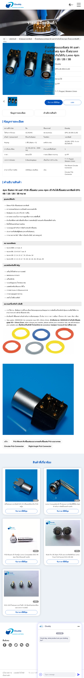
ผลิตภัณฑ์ (13, 39)
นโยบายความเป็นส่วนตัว (7, 674)
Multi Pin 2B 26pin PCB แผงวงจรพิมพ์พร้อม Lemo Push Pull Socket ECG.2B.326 (62, 556)
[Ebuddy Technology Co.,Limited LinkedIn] (10, 645)
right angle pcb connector (40, 446)
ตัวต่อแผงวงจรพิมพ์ (25, 39)
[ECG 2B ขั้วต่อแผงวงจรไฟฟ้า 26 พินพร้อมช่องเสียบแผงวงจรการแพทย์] (21, 587)
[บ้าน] (15, 634)
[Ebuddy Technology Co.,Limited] (15, 5)
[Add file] (40, 674)
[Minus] (78, 626)
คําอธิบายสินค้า (50, 113)
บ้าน (5, 39)
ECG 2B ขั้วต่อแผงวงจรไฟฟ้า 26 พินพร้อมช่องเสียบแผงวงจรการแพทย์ (21, 606)
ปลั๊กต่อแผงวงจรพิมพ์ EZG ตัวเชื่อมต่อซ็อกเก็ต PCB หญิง (21, 505)
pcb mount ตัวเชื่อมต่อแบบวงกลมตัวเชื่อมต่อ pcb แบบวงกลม (37, 441)
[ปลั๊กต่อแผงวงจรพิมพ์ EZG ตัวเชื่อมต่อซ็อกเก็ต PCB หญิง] (21, 485)
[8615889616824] (16, 645)
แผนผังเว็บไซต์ (19, 673)
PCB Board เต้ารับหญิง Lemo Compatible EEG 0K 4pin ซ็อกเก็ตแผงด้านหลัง (21, 556)
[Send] (78, 674)
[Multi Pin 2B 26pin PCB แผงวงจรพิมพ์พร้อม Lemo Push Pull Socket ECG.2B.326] (62, 536)
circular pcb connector (14, 446)
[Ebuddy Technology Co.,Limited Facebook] (5, 645)
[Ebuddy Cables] (27, 645)
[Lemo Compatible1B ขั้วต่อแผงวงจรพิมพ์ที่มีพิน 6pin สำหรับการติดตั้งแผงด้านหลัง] (62, 485)
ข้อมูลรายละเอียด (17, 113)
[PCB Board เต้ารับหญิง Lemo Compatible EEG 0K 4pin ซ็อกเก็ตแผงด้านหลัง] (21, 536)
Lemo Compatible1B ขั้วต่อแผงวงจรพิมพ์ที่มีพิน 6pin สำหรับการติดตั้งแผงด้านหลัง (62, 505)
